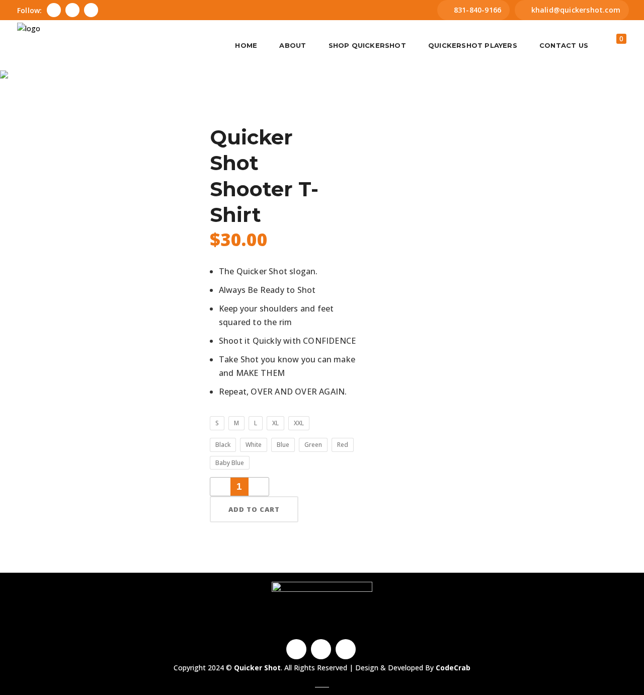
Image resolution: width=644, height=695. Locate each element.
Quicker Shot (271, 108)
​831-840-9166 (477, 10)
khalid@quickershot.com (575, 10)
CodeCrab (453, 667)
